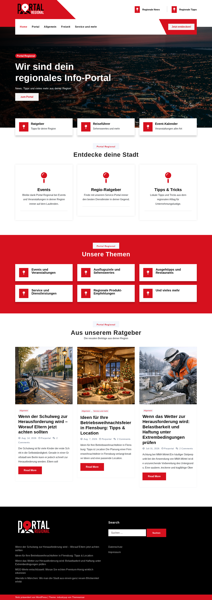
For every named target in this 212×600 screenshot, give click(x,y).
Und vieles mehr (168, 290)
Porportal (46, 438)
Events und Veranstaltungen (44, 271)
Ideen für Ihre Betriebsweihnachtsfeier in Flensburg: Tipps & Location (54, 555)
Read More (30, 470)
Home (23, 26)
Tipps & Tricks (168, 189)
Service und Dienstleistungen (44, 292)
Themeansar (78, 597)
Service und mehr (86, 26)
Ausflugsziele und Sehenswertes (107, 271)
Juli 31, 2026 (152, 448)
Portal (35, 26)
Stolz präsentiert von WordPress (31, 597)
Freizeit (65, 26)
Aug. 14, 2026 (28, 438)
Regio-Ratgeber (106, 189)
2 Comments (124, 439)
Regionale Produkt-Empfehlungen (108, 292)
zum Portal (27, 97)
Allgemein (50, 26)
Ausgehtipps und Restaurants (168, 271)
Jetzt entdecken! (181, 26)
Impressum (114, 552)
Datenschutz (115, 547)
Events (43, 189)
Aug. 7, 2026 (90, 439)
